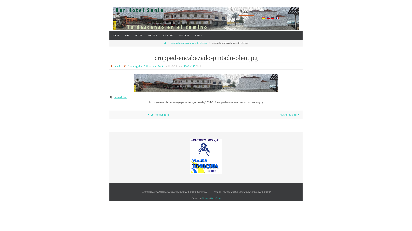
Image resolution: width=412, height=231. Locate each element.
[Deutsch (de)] (272, 18)
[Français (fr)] (277, 18)
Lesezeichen (120, 97)
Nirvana (205, 198)
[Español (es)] (263, 18)
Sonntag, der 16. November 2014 (145, 66)
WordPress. (216, 198)
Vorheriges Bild (160, 114)
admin (117, 66)
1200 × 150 (189, 66)
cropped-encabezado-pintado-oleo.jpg (189, 43)
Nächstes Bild (288, 114)
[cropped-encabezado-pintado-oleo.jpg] (206, 83)
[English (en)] (268, 18)
